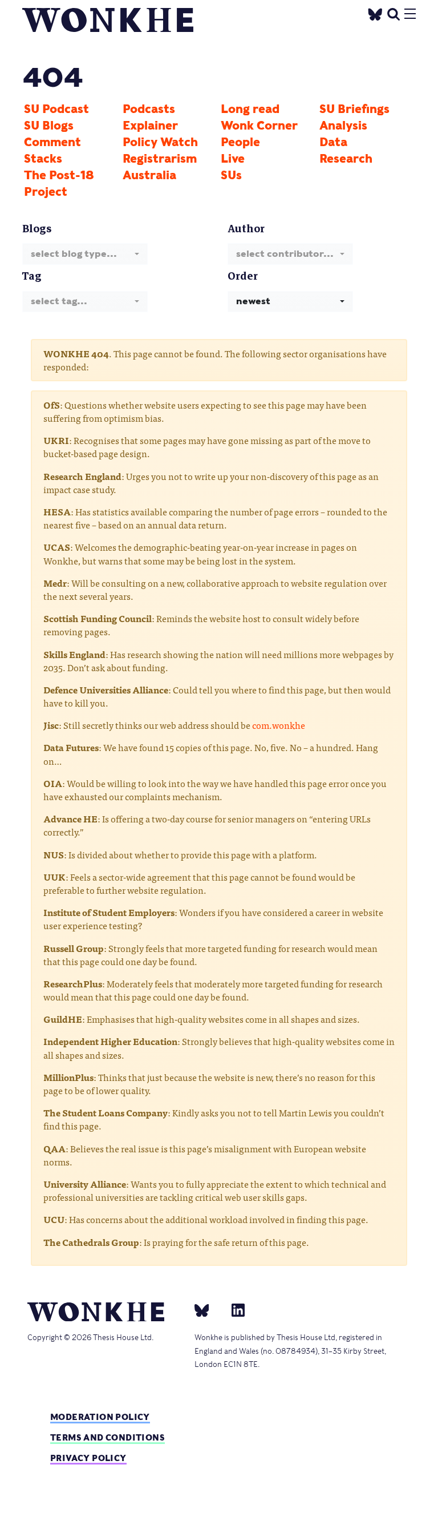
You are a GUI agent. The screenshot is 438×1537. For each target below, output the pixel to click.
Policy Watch (160, 142)
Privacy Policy (88, 1458)
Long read (250, 109)
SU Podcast (56, 109)
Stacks (43, 159)
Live (233, 159)
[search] (393, 12)
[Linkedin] (233, 1309)
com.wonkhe (278, 724)
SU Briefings (354, 109)
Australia (149, 175)
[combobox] (85, 254)
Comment (52, 142)
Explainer (150, 125)
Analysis (343, 125)
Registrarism (160, 159)
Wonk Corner (259, 125)
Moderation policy (100, 1417)
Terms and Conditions (107, 1437)
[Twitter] (375, 13)
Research (345, 159)
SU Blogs (49, 125)
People (240, 142)
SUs (231, 175)
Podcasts (149, 109)
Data (333, 142)
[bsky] (208, 1309)
